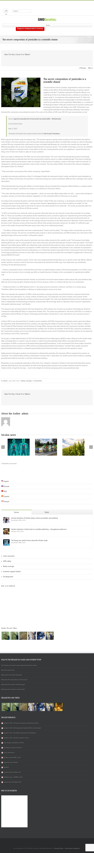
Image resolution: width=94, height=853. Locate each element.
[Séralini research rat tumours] (14, 635)
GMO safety (7, 561)
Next (90, 68)
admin (5, 381)
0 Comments (37, 381)
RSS (51, 4)
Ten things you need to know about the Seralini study (19, 665)
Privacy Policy (58, 848)
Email (40, 60)
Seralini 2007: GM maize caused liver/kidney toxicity (21, 723)
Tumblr (28, 60)
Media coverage (26, 381)
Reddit (21, 60)
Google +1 (33, 60)
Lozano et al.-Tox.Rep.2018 (12, 782)
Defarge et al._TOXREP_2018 (13, 777)
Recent (47, 512)
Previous (83, 68)
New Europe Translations (52, 134)
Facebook (42, 4)
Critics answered (8, 556)
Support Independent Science (30, 28)
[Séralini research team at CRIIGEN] (58, 707)
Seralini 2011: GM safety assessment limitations (20, 733)
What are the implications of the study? (14, 680)
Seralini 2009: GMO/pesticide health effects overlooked (22, 728)
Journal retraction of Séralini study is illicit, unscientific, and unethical (34, 518)
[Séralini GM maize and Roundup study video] (32, 635)
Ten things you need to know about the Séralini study (29, 540)
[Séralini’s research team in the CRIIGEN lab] (40, 635)
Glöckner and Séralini (11, 762)
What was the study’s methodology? (13, 684)
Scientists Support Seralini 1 (13, 748)
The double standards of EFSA (14, 743)
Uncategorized (8, 577)
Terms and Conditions (72, 848)
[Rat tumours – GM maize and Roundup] (5, 635)
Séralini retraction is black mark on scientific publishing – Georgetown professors (39, 529)
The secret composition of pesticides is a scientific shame (64, 80)
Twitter (47, 4)
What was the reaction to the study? (13, 689)
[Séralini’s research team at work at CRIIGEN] (49, 635)
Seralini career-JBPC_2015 (12, 757)
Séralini (6, 767)
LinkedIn (16, 59)
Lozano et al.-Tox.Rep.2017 (12, 772)
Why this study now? (8, 670)
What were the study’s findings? (11, 675)
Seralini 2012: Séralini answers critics (16, 738)
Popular (16, 512)
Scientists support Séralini (12, 571)
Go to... (48, 25)
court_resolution (9, 752)
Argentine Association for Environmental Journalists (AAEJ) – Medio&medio (37, 119)
